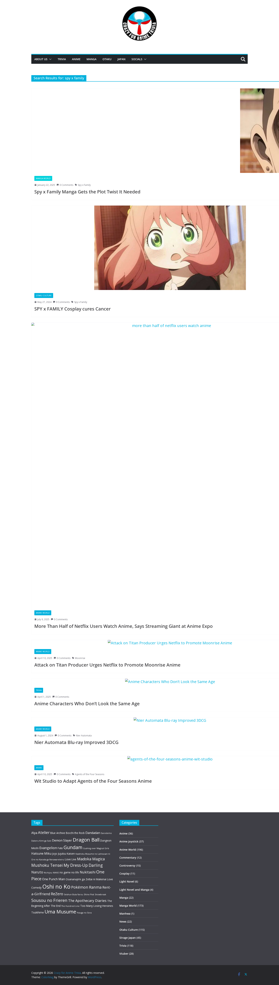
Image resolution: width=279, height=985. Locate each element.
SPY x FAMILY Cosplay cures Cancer (72, 309)
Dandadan (92, 833)
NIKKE (56, 872)
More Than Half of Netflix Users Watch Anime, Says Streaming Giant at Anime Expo (123, 626)
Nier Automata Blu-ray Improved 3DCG (76, 742)
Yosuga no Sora (84, 912)
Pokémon (79, 887)
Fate (60, 848)
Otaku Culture (44, 295)
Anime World (43, 612)
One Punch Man (53, 879)
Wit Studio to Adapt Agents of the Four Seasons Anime (93, 781)
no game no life (69, 872)
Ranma (95, 887)
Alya (34, 833)
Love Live (70, 859)
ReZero (57, 893)
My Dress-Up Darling (83, 865)
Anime (76, 59)
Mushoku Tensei (47, 865)
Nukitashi (87, 872)
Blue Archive (57, 833)
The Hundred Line (70, 906)
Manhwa (124, 913)
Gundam (73, 847)
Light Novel (126, 881)
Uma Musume (60, 911)
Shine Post (89, 894)
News (122, 921)
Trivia (62, 59)
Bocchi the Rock (75, 833)
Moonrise (80, 658)
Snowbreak (100, 894)
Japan (121, 59)
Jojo (54, 853)
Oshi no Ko (56, 886)
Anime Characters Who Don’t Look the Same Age (87, 703)
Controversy (127, 865)
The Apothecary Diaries (87, 900)
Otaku (106, 59)
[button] (49, 59)
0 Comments (66, 185)
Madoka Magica (91, 858)
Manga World (43, 178)
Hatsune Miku (41, 853)
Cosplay (124, 873)
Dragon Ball (86, 839)
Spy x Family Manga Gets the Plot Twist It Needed (87, 191)
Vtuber (123, 953)
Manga (91, 59)
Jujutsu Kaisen (66, 853)
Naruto (37, 872)
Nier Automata (84, 735)
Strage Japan (127, 937)
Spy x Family (84, 185)
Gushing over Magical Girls (96, 848)
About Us (40, 59)
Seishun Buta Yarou (73, 894)
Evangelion (48, 848)
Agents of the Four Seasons (89, 774)
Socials (137, 59)
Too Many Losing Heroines (96, 906)
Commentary (127, 857)
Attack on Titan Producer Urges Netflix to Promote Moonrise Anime (107, 665)
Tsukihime (37, 912)
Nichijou (48, 872)
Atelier (44, 832)
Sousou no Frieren (49, 900)
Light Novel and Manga (134, 889)
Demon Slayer (62, 840)
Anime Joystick (128, 841)
